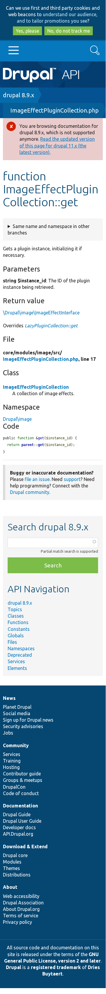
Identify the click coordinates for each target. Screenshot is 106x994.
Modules (12, 861)
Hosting (11, 767)
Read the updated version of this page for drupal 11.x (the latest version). (57, 145)
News (9, 698)
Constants (19, 629)
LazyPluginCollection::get (51, 325)
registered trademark (56, 967)
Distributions (17, 874)
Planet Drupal (17, 707)
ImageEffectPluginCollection (36, 387)
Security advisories (23, 726)
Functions (18, 622)
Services (16, 661)
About (10, 887)
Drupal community (29, 492)
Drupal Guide (17, 814)
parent (27, 445)
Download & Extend (25, 846)
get (41, 445)
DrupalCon (14, 786)
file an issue (37, 479)
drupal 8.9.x (18, 95)
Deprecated (20, 655)
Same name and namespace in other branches (49, 229)
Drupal (13, 967)
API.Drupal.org (18, 834)
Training (12, 760)
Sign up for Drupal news (28, 720)
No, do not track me (68, 30)
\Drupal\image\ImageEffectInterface (41, 312)
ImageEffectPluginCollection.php (54, 110)
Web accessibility (21, 896)
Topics (15, 609)
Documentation (20, 805)
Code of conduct (21, 793)
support (72, 479)
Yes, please (27, 30)
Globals (16, 635)
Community (16, 745)
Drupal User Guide (22, 821)
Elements (17, 668)
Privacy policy (17, 922)
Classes (16, 615)
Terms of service (20, 915)
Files (12, 642)
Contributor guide (22, 773)
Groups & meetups (22, 780)
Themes (11, 868)
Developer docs (19, 827)
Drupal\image (17, 419)
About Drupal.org (21, 909)
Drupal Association (23, 902)
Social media (16, 713)
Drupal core (15, 855)
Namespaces (21, 648)
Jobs (8, 732)
